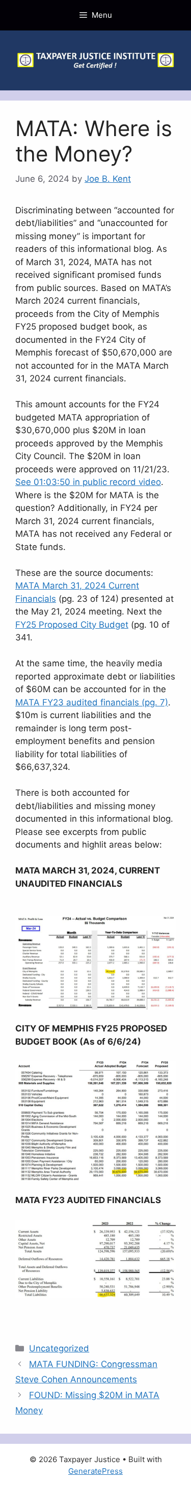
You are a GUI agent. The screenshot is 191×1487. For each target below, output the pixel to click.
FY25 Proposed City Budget (71, 625)
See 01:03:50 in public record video (88, 482)
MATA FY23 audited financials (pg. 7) (91, 702)
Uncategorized (59, 1348)
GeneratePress (95, 1471)
